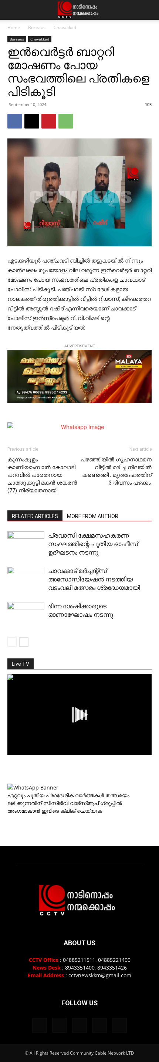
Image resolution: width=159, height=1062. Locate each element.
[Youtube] (119, 1025)
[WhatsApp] (65, 121)
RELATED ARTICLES (35, 516)
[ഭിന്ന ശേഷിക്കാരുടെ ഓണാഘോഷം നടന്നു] (25, 616)
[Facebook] (14, 121)
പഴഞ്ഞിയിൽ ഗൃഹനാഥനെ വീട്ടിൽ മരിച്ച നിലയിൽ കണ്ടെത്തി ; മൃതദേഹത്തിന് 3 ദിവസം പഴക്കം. (116, 471)
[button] (12, 10)
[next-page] (23, 642)
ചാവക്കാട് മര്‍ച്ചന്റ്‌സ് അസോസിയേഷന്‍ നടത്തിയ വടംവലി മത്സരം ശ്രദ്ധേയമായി (94, 579)
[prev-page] (12, 642)
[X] (31, 121)
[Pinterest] (48, 121)
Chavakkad (65, 27)
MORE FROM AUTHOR (92, 516)
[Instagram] (59, 1025)
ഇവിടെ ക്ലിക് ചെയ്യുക (71, 810)
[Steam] (79, 1025)
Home (13, 27)
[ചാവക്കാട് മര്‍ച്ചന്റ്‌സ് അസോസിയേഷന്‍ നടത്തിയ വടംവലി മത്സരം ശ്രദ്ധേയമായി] (25, 580)
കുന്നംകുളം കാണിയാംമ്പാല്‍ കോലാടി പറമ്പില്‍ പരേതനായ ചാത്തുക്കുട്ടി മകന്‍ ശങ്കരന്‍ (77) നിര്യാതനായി (42, 475)
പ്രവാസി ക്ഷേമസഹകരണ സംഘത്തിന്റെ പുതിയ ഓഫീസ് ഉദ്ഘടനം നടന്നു (93, 544)
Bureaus (36, 27)
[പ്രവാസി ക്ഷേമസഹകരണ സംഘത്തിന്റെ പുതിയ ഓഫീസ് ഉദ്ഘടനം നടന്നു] (25, 545)
